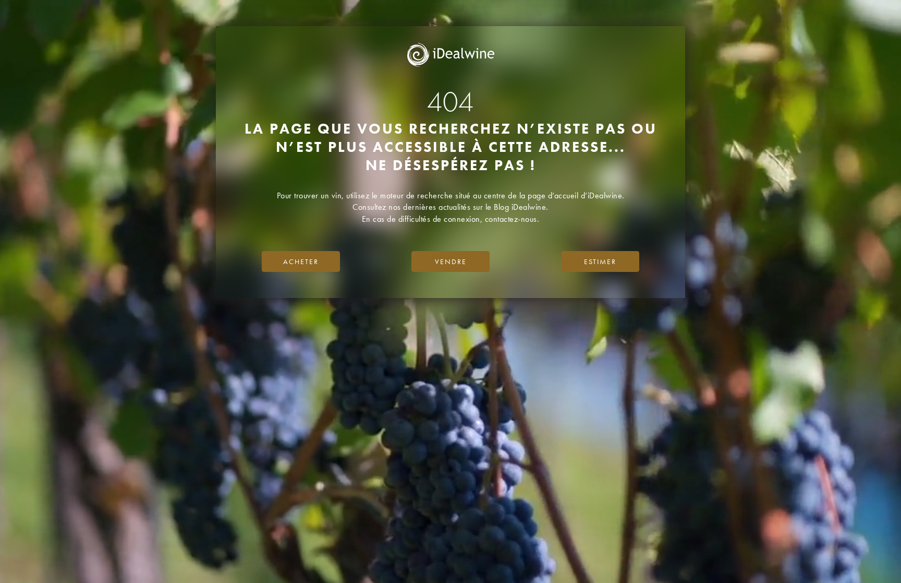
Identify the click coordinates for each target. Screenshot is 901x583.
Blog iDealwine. (521, 206)
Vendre (451, 261)
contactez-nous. (512, 218)
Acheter (301, 261)
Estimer (600, 261)
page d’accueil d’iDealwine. (576, 195)
